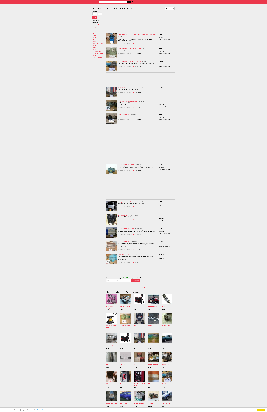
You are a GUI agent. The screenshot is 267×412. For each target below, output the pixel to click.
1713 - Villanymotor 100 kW (126, 228)
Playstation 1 (123, 384)
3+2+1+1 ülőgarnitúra (153, 384)
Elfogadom (260, 410)
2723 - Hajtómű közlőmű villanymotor (129, 88)
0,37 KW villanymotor (97, 36)
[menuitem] (170, 8)
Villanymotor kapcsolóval (125, 202)
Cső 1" (108, 364)
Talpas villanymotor (139, 403)
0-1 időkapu (95, 28)
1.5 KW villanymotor (139, 345)
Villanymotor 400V (123, 215)
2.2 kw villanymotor (125, 325)
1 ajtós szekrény (96, 30)
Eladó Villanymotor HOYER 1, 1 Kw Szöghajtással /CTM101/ (136, 34)
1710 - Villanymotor (124, 255)
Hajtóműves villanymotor (109, 307)
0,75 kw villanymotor (97, 44)
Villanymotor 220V (125, 306)
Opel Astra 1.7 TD (124, 403)
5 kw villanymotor (166, 384)
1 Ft (149, 345)
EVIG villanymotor (111, 345)
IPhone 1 (122, 345)
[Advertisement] (118, 20)
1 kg (135, 325)
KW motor (150, 403)
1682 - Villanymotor (124, 114)
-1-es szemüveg (96, 26)
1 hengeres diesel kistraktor (152, 307)
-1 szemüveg (95, 24)
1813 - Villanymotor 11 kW (126, 164)
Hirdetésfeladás (170, 2)
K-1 (135, 364)
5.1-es (163, 306)
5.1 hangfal (109, 384)
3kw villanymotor (166, 325)
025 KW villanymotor (97, 46)
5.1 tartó (122, 364)
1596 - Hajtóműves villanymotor (127, 101)
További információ (42, 410)
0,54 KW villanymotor (97, 38)
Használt (95, 2)
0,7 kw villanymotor (97, 40)
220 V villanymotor (153, 364)
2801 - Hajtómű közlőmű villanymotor (129, 62)
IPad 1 (135, 306)
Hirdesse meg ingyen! (141, 287)
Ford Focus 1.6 (166, 403)
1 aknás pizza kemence (98, 32)
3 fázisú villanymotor (111, 403)
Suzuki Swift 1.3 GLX (167, 345)
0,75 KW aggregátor (97, 42)
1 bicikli (94, 34)
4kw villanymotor (166, 364)
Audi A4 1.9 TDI (152, 325)
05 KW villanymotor (97, 57)
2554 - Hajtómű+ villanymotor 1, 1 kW (129, 48)
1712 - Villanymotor (124, 242)
